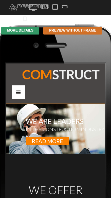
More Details (20, 30)
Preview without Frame (72, 30)
